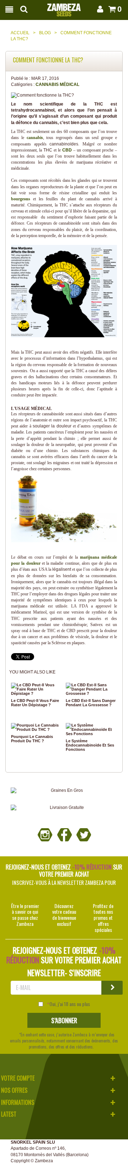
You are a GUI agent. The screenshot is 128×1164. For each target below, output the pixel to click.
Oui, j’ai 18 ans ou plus (69, 1003)
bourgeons (20, 198)
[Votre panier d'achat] (111, 9)
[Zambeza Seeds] (64, 7)
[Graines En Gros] (64, 791)
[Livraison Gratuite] (64, 808)
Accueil (20, 32)
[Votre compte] (99, 9)
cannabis (35, 137)
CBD (67, 150)
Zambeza (44, 1160)
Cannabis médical (57, 84)
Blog (45, 32)
